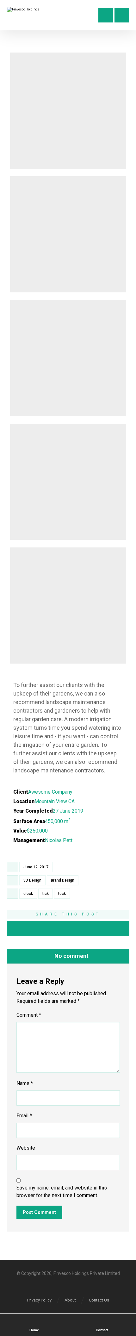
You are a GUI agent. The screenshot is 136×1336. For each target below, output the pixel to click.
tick (45, 893)
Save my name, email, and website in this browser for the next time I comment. (61, 1191)
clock (28, 893)
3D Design (32, 880)
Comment (28, 1015)
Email (24, 1116)
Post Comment (39, 1212)
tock (62, 893)
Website (25, 1148)
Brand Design (62, 880)
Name (24, 1083)
